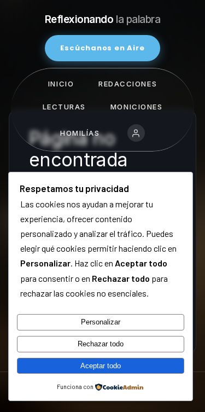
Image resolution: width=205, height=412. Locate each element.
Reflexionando (103, 19)
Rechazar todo (101, 344)
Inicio (61, 83)
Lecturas (64, 106)
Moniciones (136, 106)
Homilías (79, 133)
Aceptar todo (100, 366)
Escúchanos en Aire (102, 48)
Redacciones (127, 83)
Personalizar (100, 322)
